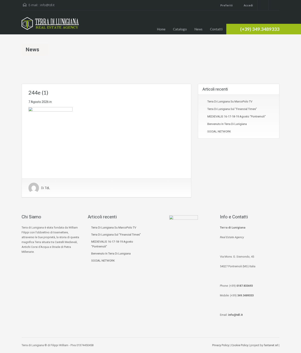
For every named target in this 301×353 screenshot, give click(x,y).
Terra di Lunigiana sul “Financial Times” (232, 109)
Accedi (248, 5)
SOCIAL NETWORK (219, 131)
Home (161, 29)
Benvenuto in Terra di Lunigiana (227, 124)
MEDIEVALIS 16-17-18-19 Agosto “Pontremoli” (236, 116)
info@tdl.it (47, 5)
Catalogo (180, 29)
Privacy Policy (220, 345)
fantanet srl (271, 345)
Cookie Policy (239, 345)
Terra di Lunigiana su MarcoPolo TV (229, 101)
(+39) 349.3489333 (259, 29)
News (198, 29)
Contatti (216, 29)
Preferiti (226, 5)
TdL (47, 188)
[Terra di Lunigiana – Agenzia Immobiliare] (50, 25)
